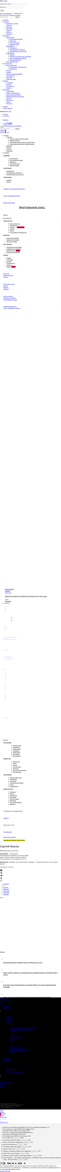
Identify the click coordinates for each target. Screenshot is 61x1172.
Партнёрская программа (14, 247)
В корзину (8, 601)
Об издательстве (11, 65)
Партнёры (9, 29)
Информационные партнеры (15, 628)
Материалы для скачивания (15, 689)
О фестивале (10, 91)
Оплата (5, 286)
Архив (8, 102)
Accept (2, 1171)
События (12, 55)
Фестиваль (6, 89)
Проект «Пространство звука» (19, 139)
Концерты (10, 606)
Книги (15, 763)
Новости (9, 88)
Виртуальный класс (12, 62)
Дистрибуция (10, 76)
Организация (10, 1017)
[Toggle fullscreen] (4, 1119)
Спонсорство (10, 694)
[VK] (30, 873)
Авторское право (12, 241)
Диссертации (17, 767)
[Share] (2, 1119)
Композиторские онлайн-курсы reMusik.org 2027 (22, 963)
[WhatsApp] (30, 878)
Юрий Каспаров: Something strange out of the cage (26, 596)
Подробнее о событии (7, 867)
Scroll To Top (4, 1122)
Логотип (8, 32)
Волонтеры (9, 100)
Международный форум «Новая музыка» (22, 144)
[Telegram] (30, 875)
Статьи (15, 765)
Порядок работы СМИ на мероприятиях (19, 687)
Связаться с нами (8, 737)
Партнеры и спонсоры (13, 626)
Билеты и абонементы (13, 93)
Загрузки (6, 289)
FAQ (1, 1004)
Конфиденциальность (10, 306)
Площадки (10, 676)
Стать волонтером (9, 724)
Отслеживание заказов (10, 300)
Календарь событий (9, 837)
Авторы (8, 70)
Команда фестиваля (13, 678)
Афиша (11, 267)
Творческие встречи (13, 610)
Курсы (12, 785)
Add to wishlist (9, 589)
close (5, 1)
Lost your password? (6, 13)
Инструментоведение (19, 770)
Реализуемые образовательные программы (23, 1028)
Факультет (13, 41)
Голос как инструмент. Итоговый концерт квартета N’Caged (27, 997)
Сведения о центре (12, 23)
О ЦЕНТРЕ (5, 135)
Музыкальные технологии (17, 50)
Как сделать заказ (8, 284)
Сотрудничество (14, 43)
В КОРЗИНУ (16, 1138)
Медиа (9, 182)
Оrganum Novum (14, 140)
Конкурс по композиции (14, 612)
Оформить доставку (9, 298)
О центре (6, 22)
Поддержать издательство (18, 67)
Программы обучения (16, 39)
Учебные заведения (16, 778)
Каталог (8, 72)
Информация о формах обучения (19, 1030)
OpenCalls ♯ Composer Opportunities (14, 840)
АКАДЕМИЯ (6, 153)
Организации (17, 756)
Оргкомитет (10, 680)
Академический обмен (16, 783)
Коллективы (16, 752)
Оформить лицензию (13, 240)
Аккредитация (11, 685)
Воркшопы (13, 801)
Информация (10, 53)
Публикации (13, 69)
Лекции (15, 617)
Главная (9, 258)
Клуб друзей (10, 630)
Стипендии (13, 781)
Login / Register (7, 108)
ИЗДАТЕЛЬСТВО (7, 218)
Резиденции (13, 795)
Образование (10, 46)
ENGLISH (5, 20)
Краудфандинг (7, 1060)
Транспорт (10, 699)
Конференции (14, 786)
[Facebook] (30, 870)
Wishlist (5, 106)
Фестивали (16, 754)
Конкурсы (13, 792)
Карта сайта (3, 998)
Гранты (12, 794)
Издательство (7, 63)
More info (7, 1171)
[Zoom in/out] (5, 1119)
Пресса (8, 30)
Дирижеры (16, 751)
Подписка (9, 1071)
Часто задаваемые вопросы (18, 58)
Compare (7, 591)
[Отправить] (30, 880)
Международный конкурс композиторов (22, 142)
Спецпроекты (10, 86)
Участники (10, 608)
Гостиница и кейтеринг (14, 698)
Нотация (15, 768)
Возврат (5, 287)
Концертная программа (13, 95)
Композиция (13, 48)
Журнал (5, 81)
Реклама (9, 696)
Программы (13, 779)
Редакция (9, 77)
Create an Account (15, 15)
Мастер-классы (17, 619)
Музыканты (16, 747)
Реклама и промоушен (13, 252)
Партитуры (16, 762)
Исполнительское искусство (18, 51)
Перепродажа (13, 251)
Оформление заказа (6, 1083)
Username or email (6, 4)
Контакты (9, 34)
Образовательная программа (15, 96)
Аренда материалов (13, 238)
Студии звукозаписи (16, 802)
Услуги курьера (8, 296)
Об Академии (10, 37)
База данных (7, 1061)
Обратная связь (14, 44)
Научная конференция (19, 621)
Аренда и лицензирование (14, 74)
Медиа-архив (17, 772)
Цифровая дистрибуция (14, 249)
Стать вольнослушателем (11, 726)
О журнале (9, 83)
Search (17, 17)
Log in (2, 10)
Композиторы (17, 745)
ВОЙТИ (5, 215)
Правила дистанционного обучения (20, 56)
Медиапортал (7, 832)
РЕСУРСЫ (5, 740)
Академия (6, 36)
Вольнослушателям (15, 60)
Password (3, 7)
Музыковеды (17, 749)
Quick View (8, 593)
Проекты (9, 25)
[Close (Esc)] (0, 1119)
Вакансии (9, 27)
